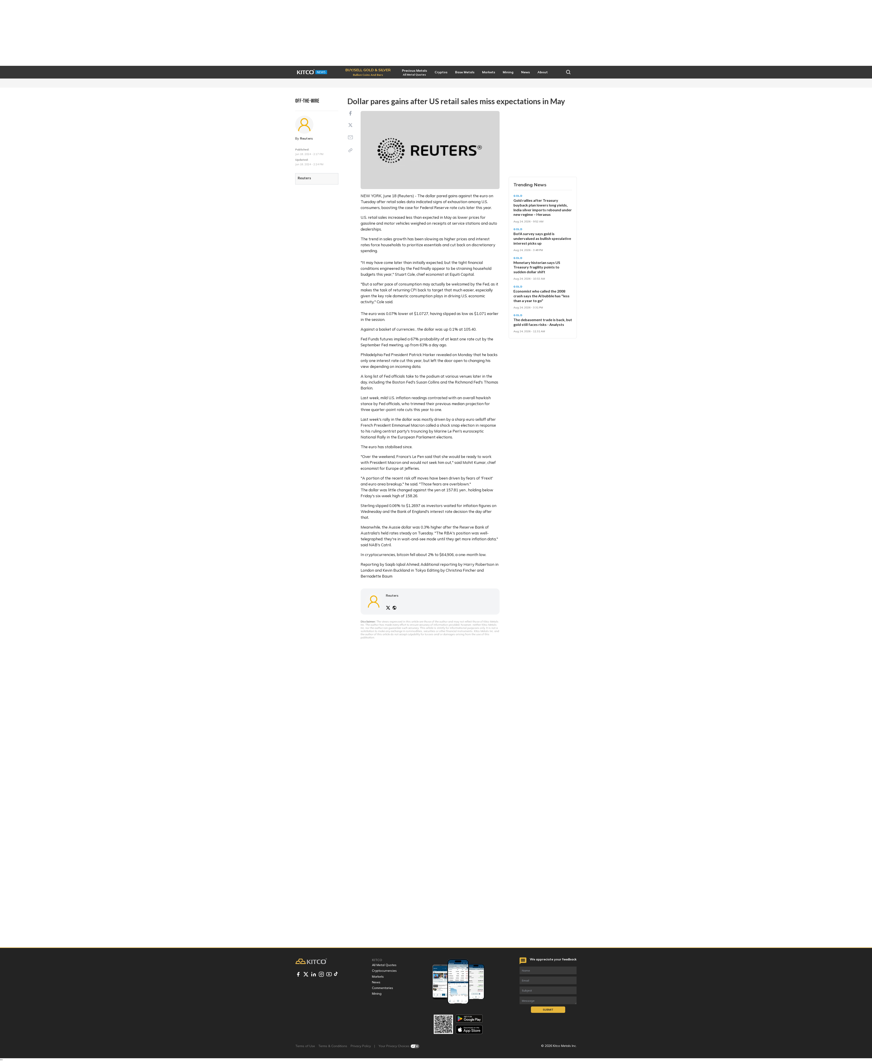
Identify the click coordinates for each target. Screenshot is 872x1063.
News (376, 982)
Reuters (306, 138)
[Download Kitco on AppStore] (469, 1029)
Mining (377, 994)
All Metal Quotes (384, 965)
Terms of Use (305, 1046)
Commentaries (382, 988)
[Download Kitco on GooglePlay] (469, 1019)
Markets (378, 976)
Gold (518, 195)
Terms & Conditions (332, 1046)
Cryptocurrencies (384, 971)
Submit (548, 1009)
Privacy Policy (361, 1046)
